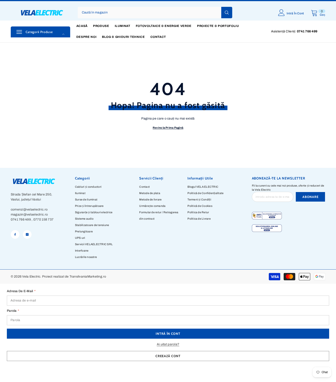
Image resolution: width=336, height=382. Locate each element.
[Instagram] (27, 234)
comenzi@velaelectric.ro (29, 209)
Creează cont (167, 356)
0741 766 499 (21, 219)
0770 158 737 (43, 219)
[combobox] (149, 12)
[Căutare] (155, 12)
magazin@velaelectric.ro (29, 214)
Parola (13, 310)
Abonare (310, 197)
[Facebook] (15, 234)
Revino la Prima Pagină (168, 127)
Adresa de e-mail (21, 291)
